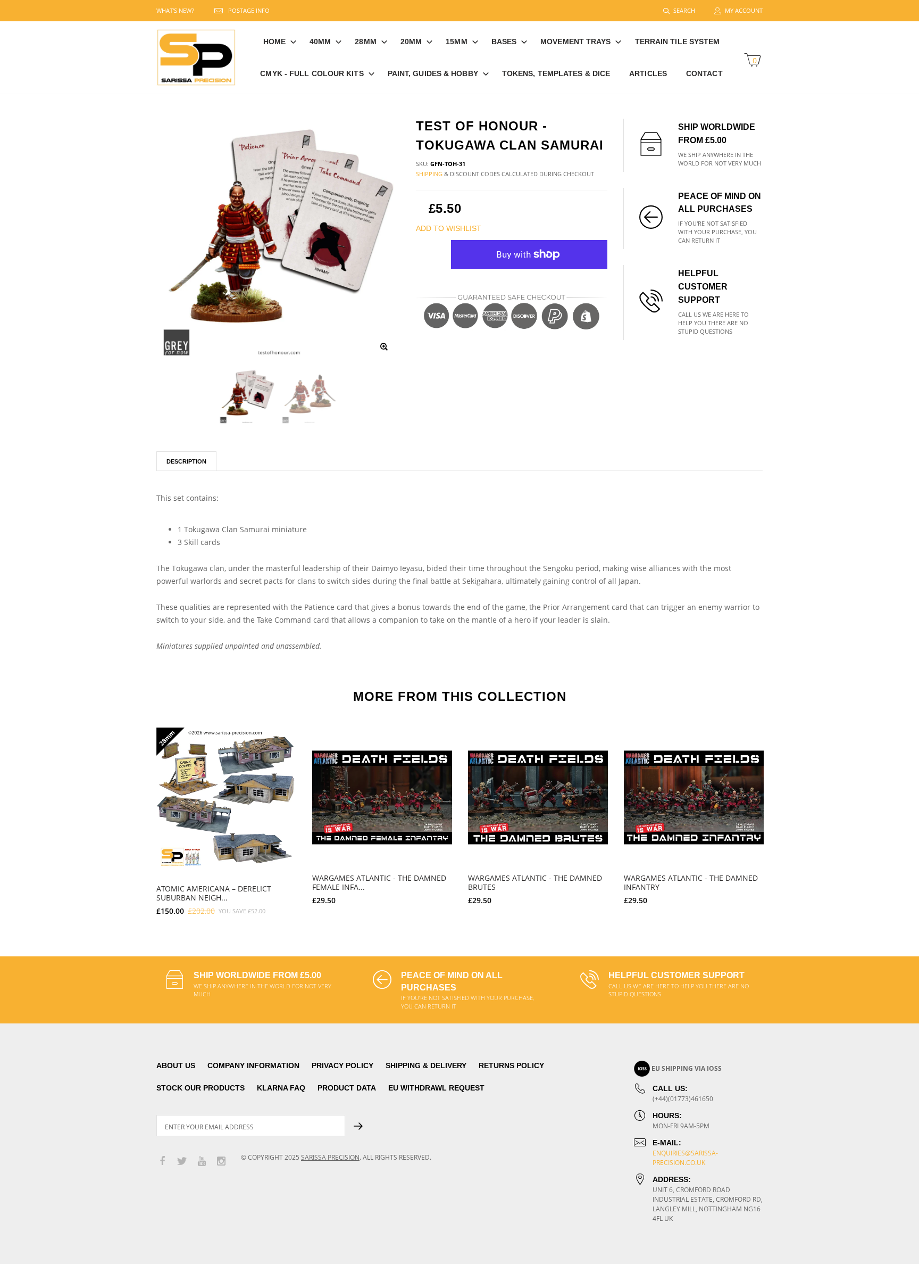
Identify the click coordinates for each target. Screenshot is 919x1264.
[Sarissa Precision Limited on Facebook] (162, 1161)
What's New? (175, 10)
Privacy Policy (342, 1065)
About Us (175, 1065)
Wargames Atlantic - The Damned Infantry (691, 882)
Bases (504, 41)
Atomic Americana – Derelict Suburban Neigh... (213, 893)
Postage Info (249, 10)
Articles (648, 73)
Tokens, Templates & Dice (556, 73)
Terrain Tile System (677, 41)
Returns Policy (511, 1065)
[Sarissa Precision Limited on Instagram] (221, 1161)
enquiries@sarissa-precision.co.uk (685, 1158)
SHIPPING (429, 174)
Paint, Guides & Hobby (433, 73)
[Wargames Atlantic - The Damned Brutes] (538, 798)
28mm (365, 41)
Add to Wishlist (448, 228)
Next (785, 817)
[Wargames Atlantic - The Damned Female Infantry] (382, 798)
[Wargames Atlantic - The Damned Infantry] (694, 798)
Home (274, 41)
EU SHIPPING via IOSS (686, 1068)
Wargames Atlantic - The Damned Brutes (535, 882)
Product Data (347, 1088)
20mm (411, 41)
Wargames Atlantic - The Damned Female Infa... (379, 882)
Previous (133, 817)
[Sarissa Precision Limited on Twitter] (182, 1161)
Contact (704, 73)
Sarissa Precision (330, 1157)
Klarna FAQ (281, 1088)
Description (186, 461)
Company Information (253, 1065)
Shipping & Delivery (426, 1065)
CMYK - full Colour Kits (311, 73)
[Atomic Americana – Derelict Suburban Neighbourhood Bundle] (226, 798)
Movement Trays (575, 41)
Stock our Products (200, 1088)
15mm (456, 41)
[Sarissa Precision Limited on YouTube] (201, 1161)
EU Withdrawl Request (436, 1088)
